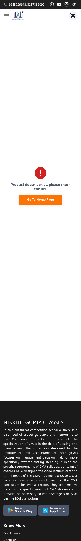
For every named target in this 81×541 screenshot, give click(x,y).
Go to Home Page (40, 199)
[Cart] (73, 15)
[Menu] (6, 15)
